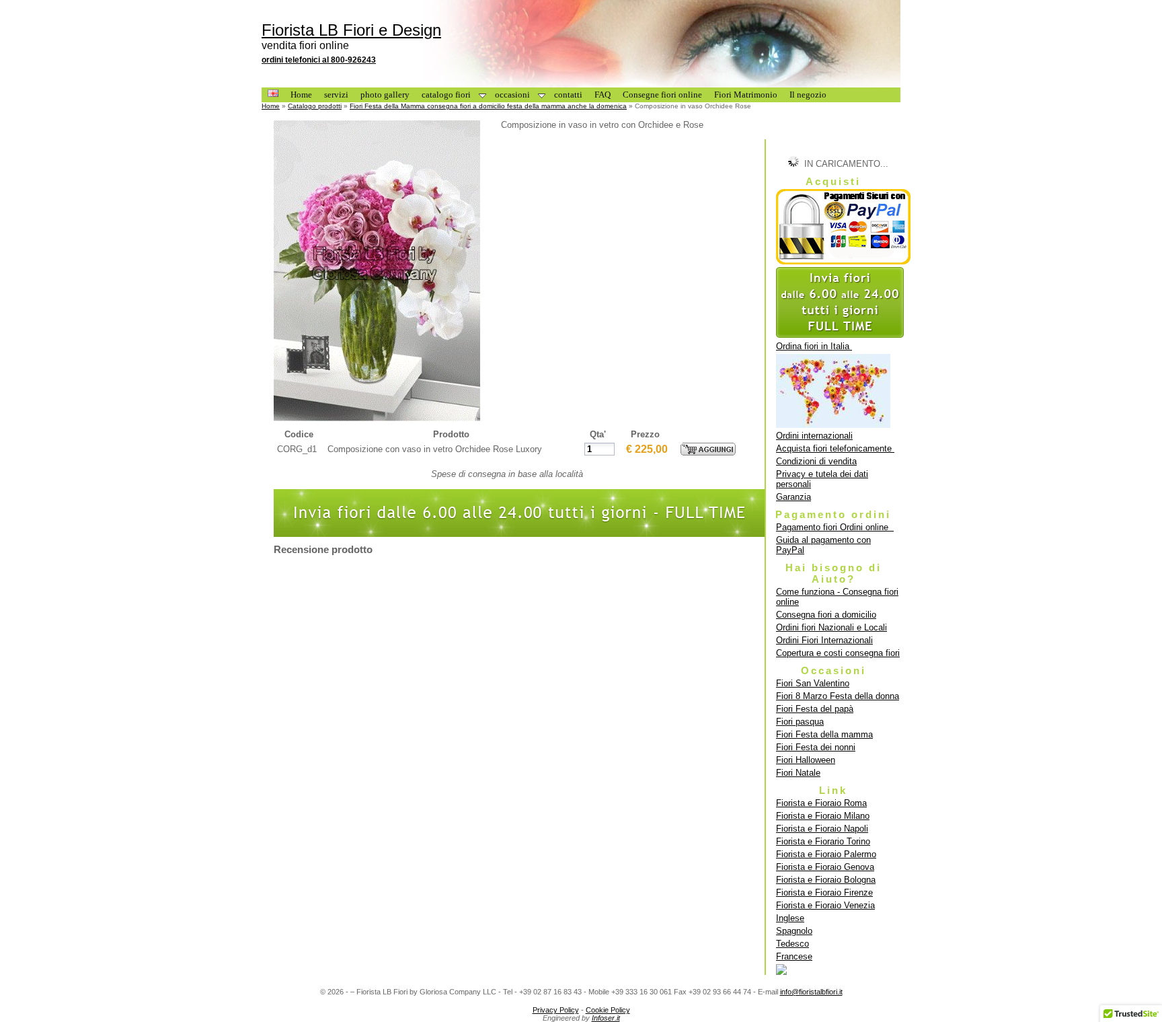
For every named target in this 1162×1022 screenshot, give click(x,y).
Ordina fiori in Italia (814, 346)
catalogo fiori (446, 94)
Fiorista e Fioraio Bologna (826, 880)
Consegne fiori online (662, 94)
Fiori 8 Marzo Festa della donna (837, 696)
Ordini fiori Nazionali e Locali (831, 627)
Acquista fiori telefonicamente (835, 448)
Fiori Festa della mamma (824, 734)
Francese (794, 956)
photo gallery (385, 94)
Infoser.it (606, 1018)
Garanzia (793, 497)
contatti (568, 94)
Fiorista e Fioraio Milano (822, 816)
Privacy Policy (556, 1010)
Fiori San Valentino (812, 683)
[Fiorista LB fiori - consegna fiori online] (838, 969)
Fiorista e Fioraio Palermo (826, 854)
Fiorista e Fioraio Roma (821, 803)
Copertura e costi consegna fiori (838, 653)
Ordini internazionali (814, 436)
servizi (336, 94)
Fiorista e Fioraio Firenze (824, 892)
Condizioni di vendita (816, 461)
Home (301, 94)
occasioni (512, 94)
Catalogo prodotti (315, 106)
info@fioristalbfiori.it (811, 992)
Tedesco (792, 944)
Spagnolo (794, 931)
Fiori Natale (798, 773)
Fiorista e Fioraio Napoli (822, 829)
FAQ (602, 94)
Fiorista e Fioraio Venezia (825, 905)
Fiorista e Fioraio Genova (825, 867)
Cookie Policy (608, 1010)
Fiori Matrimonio (745, 94)
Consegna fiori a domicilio (826, 615)
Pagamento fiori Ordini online (835, 527)
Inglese (790, 918)
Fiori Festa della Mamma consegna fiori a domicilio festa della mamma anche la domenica (488, 106)
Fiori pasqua (800, 722)
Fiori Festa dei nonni (815, 747)
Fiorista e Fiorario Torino (823, 841)
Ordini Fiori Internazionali (824, 640)
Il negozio (807, 94)
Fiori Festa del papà (814, 709)
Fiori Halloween (805, 760)
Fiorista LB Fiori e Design (351, 30)
